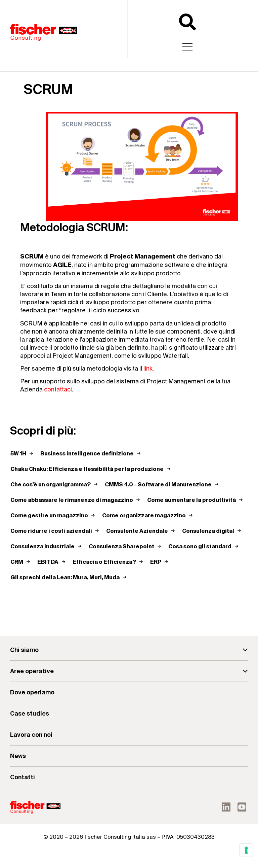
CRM (16, 562)
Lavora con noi (31, 735)
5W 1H (18, 454)
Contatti (22, 777)
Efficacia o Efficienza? (104, 562)
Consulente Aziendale (137, 531)
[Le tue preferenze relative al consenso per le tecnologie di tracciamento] (246, 850)
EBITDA (47, 562)
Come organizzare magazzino (144, 516)
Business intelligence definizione (87, 454)
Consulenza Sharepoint (121, 547)
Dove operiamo (32, 692)
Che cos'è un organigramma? (50, 485)
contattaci (58, 389)
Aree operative (32, 671)
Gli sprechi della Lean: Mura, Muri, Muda (65, 578)
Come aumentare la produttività (191, 500)
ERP (155, 562)
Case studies (29, 714)
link (148, 369)
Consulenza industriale (42, 547)
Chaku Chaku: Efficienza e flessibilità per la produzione (87, 469)
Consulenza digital (208, 531)
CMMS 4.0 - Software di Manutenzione (158, 485)
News (18, 756)
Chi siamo (24, 650)
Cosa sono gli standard (199, 547)
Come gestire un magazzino (49, 516)
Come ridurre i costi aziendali (51, 531)
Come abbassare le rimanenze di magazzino (71, 500)
